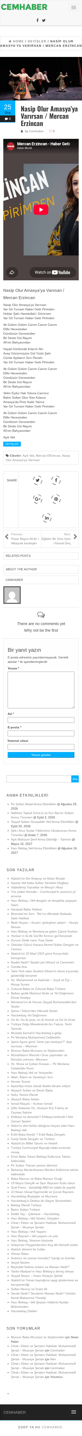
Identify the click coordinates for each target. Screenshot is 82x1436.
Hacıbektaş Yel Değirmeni (29, 1015)
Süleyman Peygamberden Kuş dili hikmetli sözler (44, 1245)
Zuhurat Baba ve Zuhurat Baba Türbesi (38, 989)
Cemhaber (36, 131)
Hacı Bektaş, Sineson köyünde (32, 1240)
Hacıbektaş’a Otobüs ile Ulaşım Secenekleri (41, 1200)
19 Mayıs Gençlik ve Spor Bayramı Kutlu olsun (43, 1183)
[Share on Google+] (37, 499)
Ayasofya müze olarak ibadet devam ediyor (41, 1086)
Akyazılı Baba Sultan (25, 1099)
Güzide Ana (19, 967)
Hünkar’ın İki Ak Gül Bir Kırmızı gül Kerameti (41, 936)
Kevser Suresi (20, 1081)
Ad (11, 714)
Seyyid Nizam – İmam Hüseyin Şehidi (37, 1276)
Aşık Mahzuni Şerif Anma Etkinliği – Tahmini (41, 839)
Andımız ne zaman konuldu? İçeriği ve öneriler (43, 1258)
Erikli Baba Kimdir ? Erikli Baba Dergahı (38, 1134)
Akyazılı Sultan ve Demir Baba (32, 1090)
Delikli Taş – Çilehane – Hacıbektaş (35, 1214)
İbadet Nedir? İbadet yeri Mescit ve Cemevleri (42, 962)
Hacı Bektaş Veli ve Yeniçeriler (32, 1072)
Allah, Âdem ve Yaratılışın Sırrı (32, 1077)
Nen (53, 1359)
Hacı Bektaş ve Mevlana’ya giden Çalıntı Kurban (44, 931)
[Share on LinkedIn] (47, 518)
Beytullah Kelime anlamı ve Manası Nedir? (40, 1267)
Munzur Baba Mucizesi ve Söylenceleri (37, 1050)
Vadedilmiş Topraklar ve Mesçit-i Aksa (37, 887)
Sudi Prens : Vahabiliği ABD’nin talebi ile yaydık (43, 1187)
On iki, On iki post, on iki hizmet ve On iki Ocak (43, 1019)
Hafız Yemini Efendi (24, 1095)
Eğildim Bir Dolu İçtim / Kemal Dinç (56, 539)
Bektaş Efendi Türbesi (26, 1205)
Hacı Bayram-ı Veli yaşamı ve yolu (34, 1236)
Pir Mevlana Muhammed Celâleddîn (36, 1037)
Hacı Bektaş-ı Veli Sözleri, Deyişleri (35, 1218)
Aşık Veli (28, 455)
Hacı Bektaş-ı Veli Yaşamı (28, 1231)
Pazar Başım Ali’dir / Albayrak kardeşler (25, 539)
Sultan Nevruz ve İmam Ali (29, 1289)
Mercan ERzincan (48, 455)
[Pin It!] (56, 499)
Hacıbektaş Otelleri (24, 1311)
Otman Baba (19, 1253)
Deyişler (12, 444)
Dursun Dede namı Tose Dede (32, 940)
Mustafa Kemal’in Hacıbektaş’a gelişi (36, 1033)
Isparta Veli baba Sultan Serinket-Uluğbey (39, 883)
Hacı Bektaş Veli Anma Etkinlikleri (34, 848)
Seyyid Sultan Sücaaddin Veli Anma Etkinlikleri (42, 822)
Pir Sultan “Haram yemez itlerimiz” (34, 1165)
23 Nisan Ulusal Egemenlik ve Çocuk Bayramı (42, 1192)
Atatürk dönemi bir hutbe (28, 1249)
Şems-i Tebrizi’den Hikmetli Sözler (34, 1011)
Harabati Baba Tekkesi (26, 909)
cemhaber (52, 1427)
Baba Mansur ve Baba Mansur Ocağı (36, 1178)
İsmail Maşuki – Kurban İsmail (31, 1103)
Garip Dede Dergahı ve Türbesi (32, 1139)
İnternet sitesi (18, 740)
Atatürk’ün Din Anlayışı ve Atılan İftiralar (38, 878)
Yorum (13, 668)
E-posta (14, 727)
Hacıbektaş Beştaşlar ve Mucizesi (34, 1196)
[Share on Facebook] (56, 480)
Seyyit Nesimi (20, 1262)
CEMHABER (14, 1412)
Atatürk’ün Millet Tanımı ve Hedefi (34, 1143)
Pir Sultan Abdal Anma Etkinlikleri (33, 804)
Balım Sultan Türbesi (25, 1209)
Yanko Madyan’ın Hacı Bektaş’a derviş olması (42, 1271)
